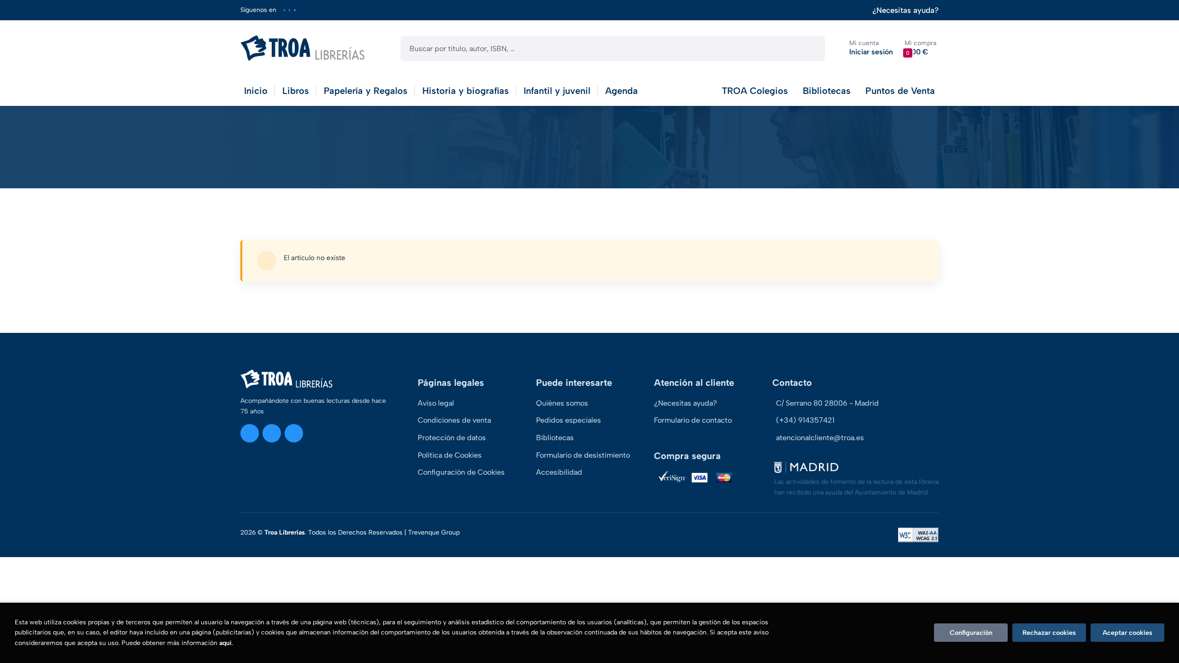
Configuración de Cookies (461, 472)
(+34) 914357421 (805, 420)
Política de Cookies (450, 455)
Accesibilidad (559, 472)
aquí (225, 643)
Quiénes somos (562, 403)
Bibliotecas (827, 90)
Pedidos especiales (568, 420)
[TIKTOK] (294, 10)
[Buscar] (810, 48)
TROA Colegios (755, 90)
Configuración (971, 632)
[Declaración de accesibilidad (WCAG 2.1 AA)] (918, 535)
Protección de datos (452, 437)
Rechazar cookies (1049, 632)
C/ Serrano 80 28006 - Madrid (827, 403)
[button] (920, 48)
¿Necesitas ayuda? (905, 10)
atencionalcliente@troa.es (820, 437)
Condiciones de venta (454, 420)
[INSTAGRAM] (284, 10)
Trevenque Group (434, 532)
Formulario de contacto (693, 420)
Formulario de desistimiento (583, 455)
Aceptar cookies (1127, 632)
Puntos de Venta (900, 90)
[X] (289, 10)
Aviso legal (436, 403)
